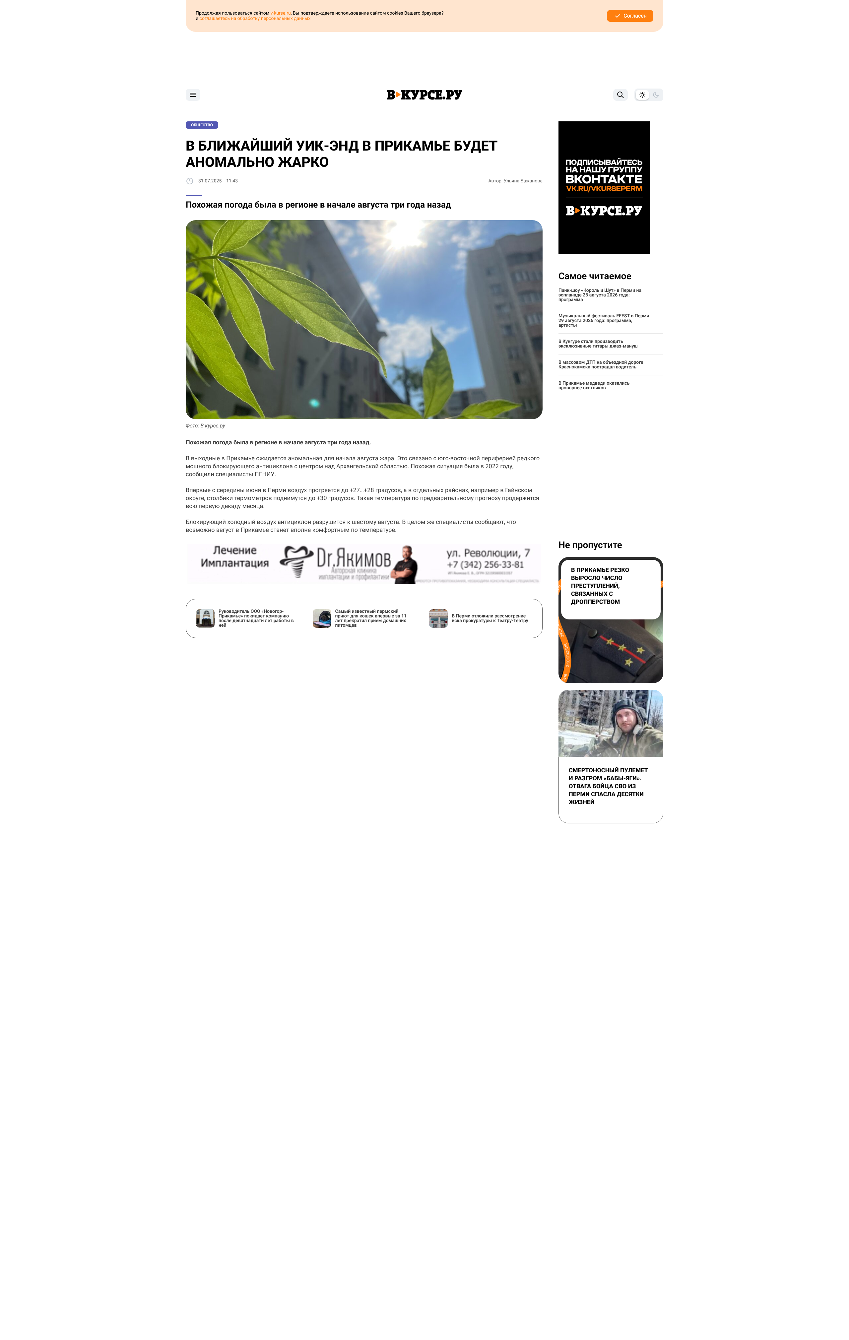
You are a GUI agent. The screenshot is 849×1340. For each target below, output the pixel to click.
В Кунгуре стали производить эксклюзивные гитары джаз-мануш (598, 344)
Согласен (635, 16)
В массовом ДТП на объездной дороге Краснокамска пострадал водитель (600, 364)
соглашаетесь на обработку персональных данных (255, 18)
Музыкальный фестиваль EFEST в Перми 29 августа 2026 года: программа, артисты (603, 321)
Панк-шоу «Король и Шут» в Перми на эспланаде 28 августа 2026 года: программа (599, 295)
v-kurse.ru (281, 13)
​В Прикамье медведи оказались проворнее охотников (593, 385)
